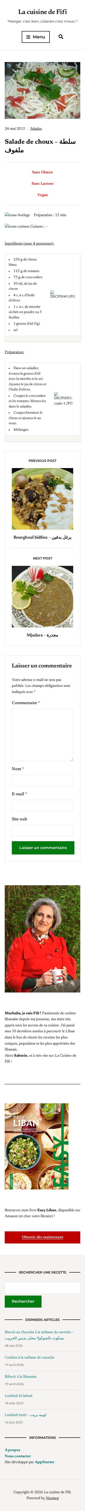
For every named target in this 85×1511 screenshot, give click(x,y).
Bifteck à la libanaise (21, 1377)
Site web (19, 819)
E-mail (19, 794)
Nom (18, 769)
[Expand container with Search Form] (61, 36)
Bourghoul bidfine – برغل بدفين (42, 538)
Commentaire (26, 703)
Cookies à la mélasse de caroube (29, 1357)
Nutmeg (52, 1498)
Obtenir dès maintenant (42, 1237)
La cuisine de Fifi (42, 12)
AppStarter (45, 1462)
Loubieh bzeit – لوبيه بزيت (25, 1415)
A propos (12, 1450)
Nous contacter (18, 1456)
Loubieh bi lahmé (18, 1396)
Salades (36, 129)
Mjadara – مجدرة (42, 635)
